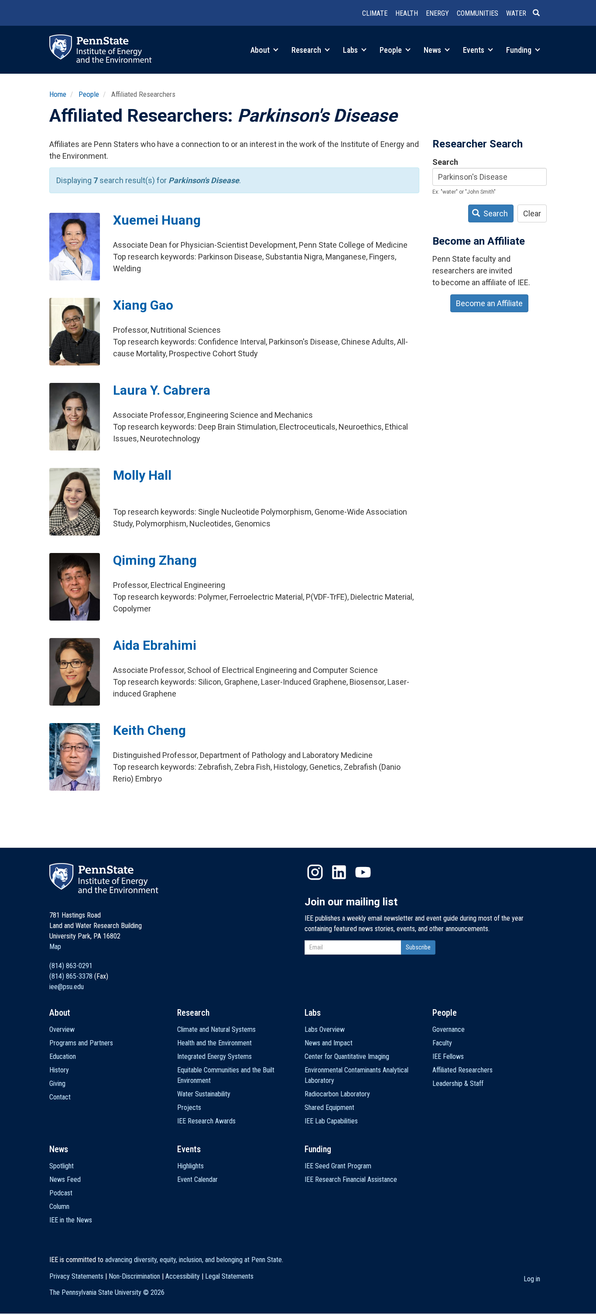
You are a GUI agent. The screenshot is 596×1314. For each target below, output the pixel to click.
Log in (532, 1279)
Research (307, 50)
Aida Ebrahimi (154, 645)
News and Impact (329, 1043)
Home (57, 94)
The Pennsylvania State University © (106, 1292)
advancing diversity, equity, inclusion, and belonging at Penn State (193, 1260)
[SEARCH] (540, 13)
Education (62, 1056)
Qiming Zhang (155, 560)
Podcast (60, 1193)
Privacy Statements (76, 1276)
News (433, 50)
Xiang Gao (143, 305)
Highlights (190, 1166)
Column (59, 1206)
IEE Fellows (448, 1056)
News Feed (65, 1179)
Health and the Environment (214, 1043)
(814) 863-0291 (70, 966)
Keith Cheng (149, 730)
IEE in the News (70, 1220)
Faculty (442, 1043)
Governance (448, 1029)
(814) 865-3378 (70, 976)
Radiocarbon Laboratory (337, 1094)
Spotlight (61, 1166)
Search (445, 162)
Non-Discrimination (134, 1276)
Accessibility (182, 1276)
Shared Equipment (329, 1107)
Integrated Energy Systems (214, 1056)
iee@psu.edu (66, 987)
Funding (519, 50)
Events (474, 50)
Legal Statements (229, 1276)
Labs (351, 50)
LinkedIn (339, 872)
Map (55, 946)
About (260, 50)
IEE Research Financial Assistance (351, 1179)
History (59, 1070)
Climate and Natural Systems (216, 1029)
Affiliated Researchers (462, 1070)
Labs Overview (325, 1029)
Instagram (315, 872)
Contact (60, 1097)
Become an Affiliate (489, 303)
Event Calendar (197, 1179)
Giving (57, 1083)
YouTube (363, 872)
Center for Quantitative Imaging (347, 1056)
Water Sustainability (203, 1094)
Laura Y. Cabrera (161, 390)
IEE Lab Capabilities (331, 1121)
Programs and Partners (81, 1043)
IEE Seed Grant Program (338, 1166)
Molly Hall (142, 475)
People (392, 50)
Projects (189, 1107)
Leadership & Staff (457, 1083)
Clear (532, 213)
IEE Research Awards (206, 1121)
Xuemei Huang (157, 220)
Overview (62, 1029)
